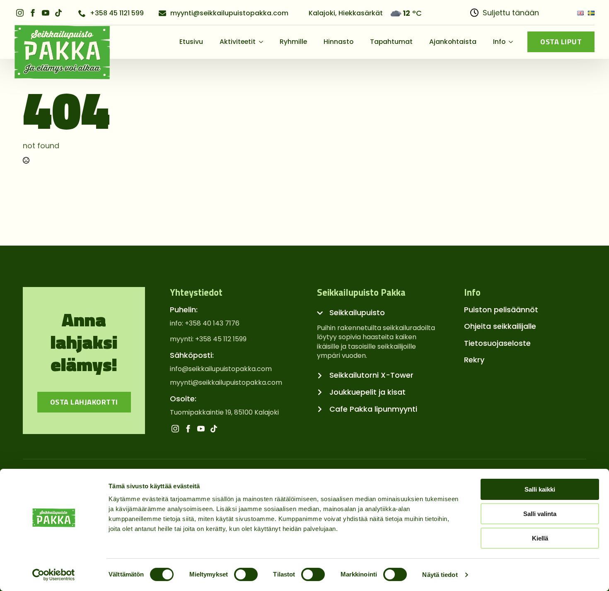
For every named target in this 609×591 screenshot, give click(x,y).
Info (499, 41)
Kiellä (540, 538)
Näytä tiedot (439, 574)
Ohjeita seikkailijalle (500, 326)
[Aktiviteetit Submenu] (263, 41)
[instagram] (20, 12)
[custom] (58, 12)
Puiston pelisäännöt (501, 309)
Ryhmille (293, 41)
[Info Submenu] (513, 41)
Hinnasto (338, 41)
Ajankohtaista (452, 41)
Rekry (474, 360)
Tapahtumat (391, 41)
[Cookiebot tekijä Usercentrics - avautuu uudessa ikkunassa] (53, 575)
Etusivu (191, 41)
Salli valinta (539, 513)
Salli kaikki (539, 489)
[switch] (246, 574)
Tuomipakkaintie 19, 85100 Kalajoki (224, 412)
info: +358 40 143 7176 (204, 323)
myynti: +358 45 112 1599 (208, 339)
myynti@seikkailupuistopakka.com (226, 382)
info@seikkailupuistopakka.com (221, 369)
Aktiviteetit (238, 41)
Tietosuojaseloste (497, 343)
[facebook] (32, 12)
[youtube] (45, 12)
